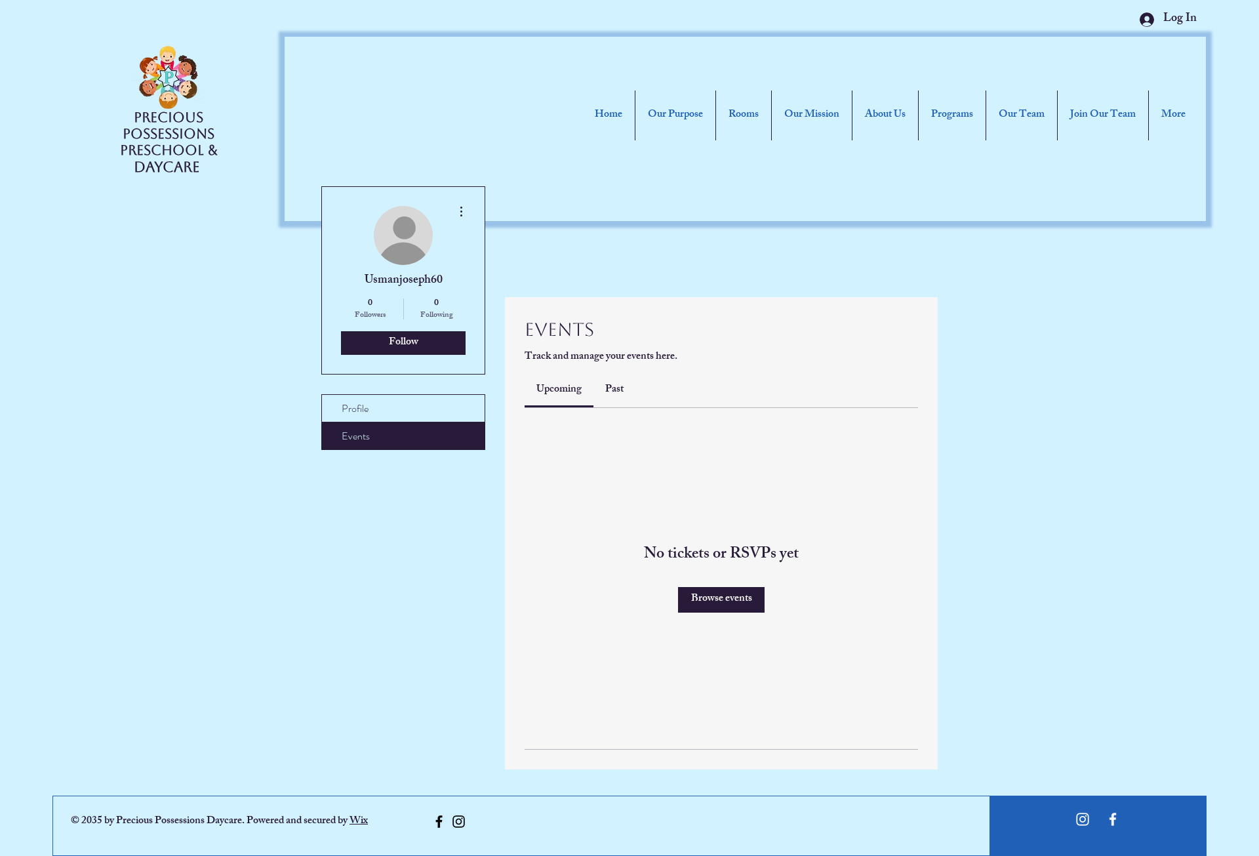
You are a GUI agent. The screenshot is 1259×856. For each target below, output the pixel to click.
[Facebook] (439, 821)
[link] (559, 389)
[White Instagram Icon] (1082, 819)
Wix (359, 821)
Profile (355, 408)
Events (356, 435)
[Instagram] (458, 821)
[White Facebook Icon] (1112, 819)
